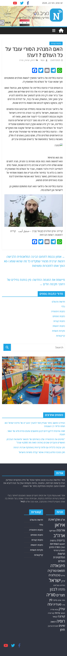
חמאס (61, 571)
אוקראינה (54, 519)
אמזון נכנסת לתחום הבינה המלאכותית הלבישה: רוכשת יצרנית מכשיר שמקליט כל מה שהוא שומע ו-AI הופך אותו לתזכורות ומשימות (34, 261)
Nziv (42, 60)
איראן (60, 525)
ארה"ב (59, 535)
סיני (63, 605)
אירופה (60, 530)
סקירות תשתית (58, 330)
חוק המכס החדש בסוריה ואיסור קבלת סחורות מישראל (42, 452)
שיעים (62, 625)
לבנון (53, 589)
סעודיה (57, 604)
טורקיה (52, 570)
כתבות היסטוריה (58, 311)
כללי (63, 306)
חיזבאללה (57, 565)
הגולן (63, 547)
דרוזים (33, 60)
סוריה (21, 60)
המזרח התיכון (54, 547)
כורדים (62, 585)
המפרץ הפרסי (59, 550)
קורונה (61, 616)
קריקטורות (60, 335)
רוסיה (61, 621)
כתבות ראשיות (59, 325)
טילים (63, 575)
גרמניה (53, 540)
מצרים (60, 595)
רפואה (53, 621)
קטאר (55, 616)
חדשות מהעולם (58, 301)
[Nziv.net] (61, 30)
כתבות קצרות (56, 43)
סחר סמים (61, 600)
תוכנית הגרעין (53, 626)
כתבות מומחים (59, 316)
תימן (62, 630)
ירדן (63, 581)
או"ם (62, 519)
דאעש (62, 543)
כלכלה (61, 589)
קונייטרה (51, 613)
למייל (22, 501)
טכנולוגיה (54, 575)
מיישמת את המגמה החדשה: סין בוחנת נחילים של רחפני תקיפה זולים (36, 282)
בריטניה (61, 540)
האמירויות (54, 544)
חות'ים (61, 561)
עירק (62, 609)
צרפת (57, 612)
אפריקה (52, 530)
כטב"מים (56, 585)
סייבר (55, 600)
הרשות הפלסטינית (59, 555)
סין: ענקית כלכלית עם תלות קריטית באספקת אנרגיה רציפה (39, 447)
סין (50, 600)
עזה (49, 604)
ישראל (27, 60)
